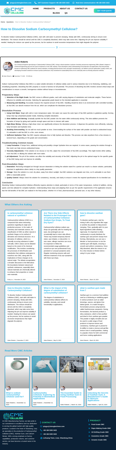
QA (66, 13)
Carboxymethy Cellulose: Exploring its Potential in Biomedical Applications (44, 396)
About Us (65, 8)
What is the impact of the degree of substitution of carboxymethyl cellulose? (56, 290)
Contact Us (81, 8)
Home (36, 8)
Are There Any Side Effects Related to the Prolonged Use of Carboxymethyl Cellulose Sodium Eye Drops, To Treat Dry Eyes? (57, 218)
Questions (10, 22)
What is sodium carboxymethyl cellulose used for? (15, 395)
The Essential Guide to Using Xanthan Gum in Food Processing (71, 395)
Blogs (56, 13)
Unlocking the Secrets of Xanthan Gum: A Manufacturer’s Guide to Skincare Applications (98, 397)
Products (49, 8)
